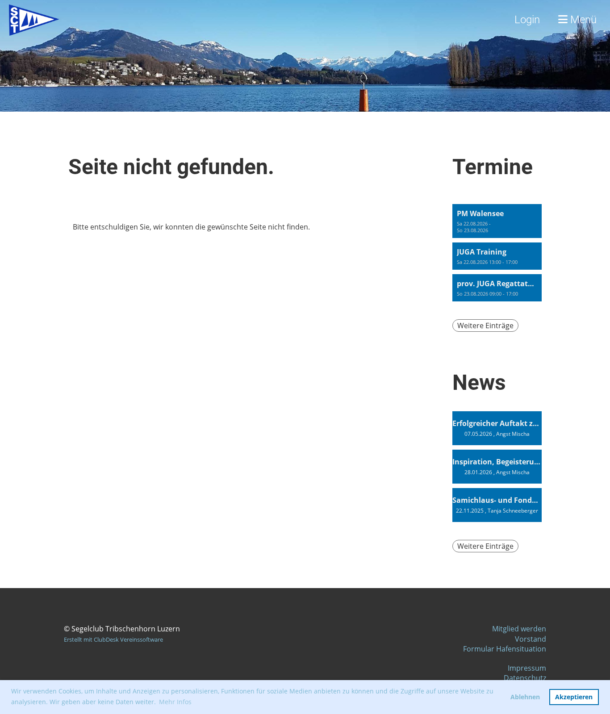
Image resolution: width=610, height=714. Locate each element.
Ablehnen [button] (525, 697)
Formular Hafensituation (504, 649)
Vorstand (530, 639)
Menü (582, 19)
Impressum (527, 668)
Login (527, 19)
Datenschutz (525, 678)
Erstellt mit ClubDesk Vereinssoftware (113, 639)
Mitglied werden (519, 629)
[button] (497, 221)
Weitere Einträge (485, 325)
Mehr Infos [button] (175, 701)
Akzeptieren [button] (574, 697)
